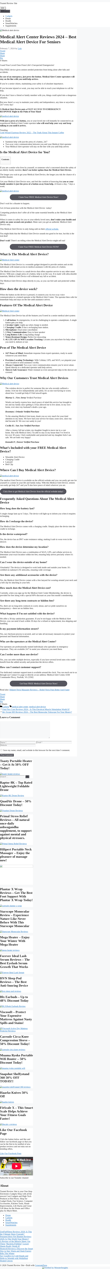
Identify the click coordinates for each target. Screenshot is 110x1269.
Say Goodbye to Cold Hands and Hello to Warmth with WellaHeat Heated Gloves (14, 1258)
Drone (8, 18)
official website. (52, 229)
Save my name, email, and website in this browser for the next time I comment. (36, 750)
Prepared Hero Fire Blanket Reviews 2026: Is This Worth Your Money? (15, 1237)
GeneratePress (41, 1265)
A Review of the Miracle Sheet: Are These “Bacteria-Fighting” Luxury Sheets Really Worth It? (15, 1243)
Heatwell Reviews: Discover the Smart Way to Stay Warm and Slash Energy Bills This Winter (16, 1251)
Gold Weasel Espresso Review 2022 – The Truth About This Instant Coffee (32, 132)
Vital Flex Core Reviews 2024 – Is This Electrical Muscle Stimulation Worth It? (36, 709)
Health (8, 21)
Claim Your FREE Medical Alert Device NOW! (38, 247)
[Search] (27, 776)
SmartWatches (11, 23)
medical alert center (20, 707)
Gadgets (8, 16)
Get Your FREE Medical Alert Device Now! (38, 683)
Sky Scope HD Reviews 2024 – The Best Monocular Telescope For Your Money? (37, 712)
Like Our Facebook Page (10, 1153)
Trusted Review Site (8, 3)
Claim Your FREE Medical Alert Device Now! (38, 197)
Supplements (10, 26)
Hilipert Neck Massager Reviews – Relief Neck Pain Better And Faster (39, 690)
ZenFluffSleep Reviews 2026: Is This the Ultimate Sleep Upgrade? (16, 1233)
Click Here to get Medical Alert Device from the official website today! (33, 491)
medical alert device (37, 707)
